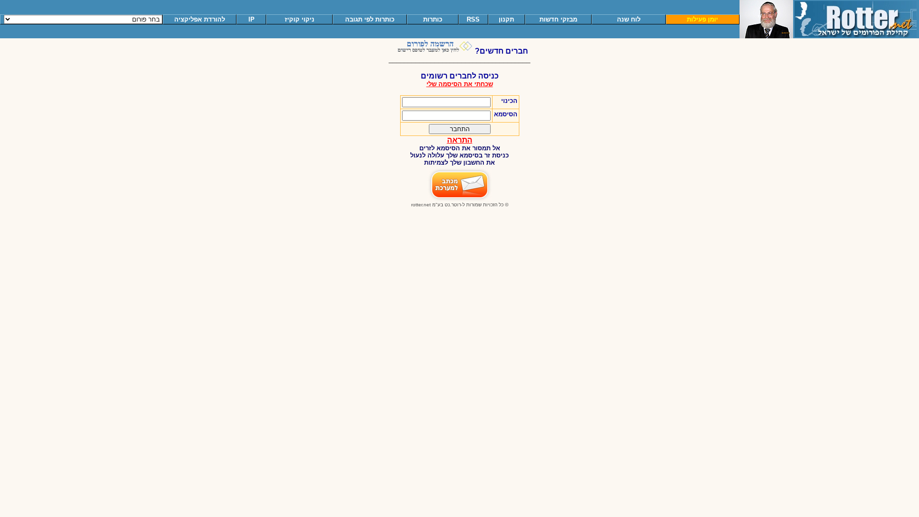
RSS (473, 19)
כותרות (432, 19)
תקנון (506, 19)
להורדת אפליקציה (199, 19)
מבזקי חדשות (558, 19)
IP (251, 19)
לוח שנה (628, 19)
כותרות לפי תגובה (369, 19)
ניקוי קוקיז (299, 19)
